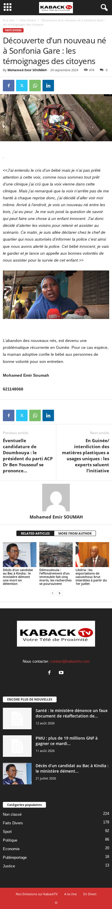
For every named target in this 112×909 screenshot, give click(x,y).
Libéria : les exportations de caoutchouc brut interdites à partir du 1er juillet (91, 577)
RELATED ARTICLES (35, 533)
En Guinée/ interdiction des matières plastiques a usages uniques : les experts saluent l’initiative (85, 455)
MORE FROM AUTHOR (75, 533)
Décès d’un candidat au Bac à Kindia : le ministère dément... (72, 768)
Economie (11, 849)
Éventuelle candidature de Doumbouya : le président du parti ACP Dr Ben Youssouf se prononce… (28, 455)
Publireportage (15, 857)
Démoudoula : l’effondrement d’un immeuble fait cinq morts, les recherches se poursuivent (55, 577)
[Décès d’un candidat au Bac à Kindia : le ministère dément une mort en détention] (19, 554)
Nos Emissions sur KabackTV (37, 894)
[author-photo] (56, 497)
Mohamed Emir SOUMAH (27, 70)
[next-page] (59, 593)
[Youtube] (62, 673)
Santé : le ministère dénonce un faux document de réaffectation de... (72, 713)
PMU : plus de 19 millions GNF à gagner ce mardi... (67, 740)
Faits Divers (28, 20)
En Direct (89, 894)
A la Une (8, 20)
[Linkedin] (48, 85)
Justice (9, 866)
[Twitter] (22, 85)
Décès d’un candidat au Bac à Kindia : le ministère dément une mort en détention (18, 577)
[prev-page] (52, 593)
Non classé (12, 814)
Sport (7, 831)
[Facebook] (8, 85)
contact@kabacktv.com (70, 661)
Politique (10, 840)
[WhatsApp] (35, 85)
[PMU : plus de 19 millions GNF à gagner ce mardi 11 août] (17, 746)
